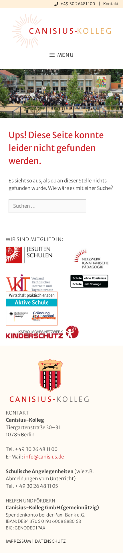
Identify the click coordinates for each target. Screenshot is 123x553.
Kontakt (111, 3)
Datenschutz (50, 541)
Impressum (18, 541)
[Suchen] (95, 206)
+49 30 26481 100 (78, 3)
